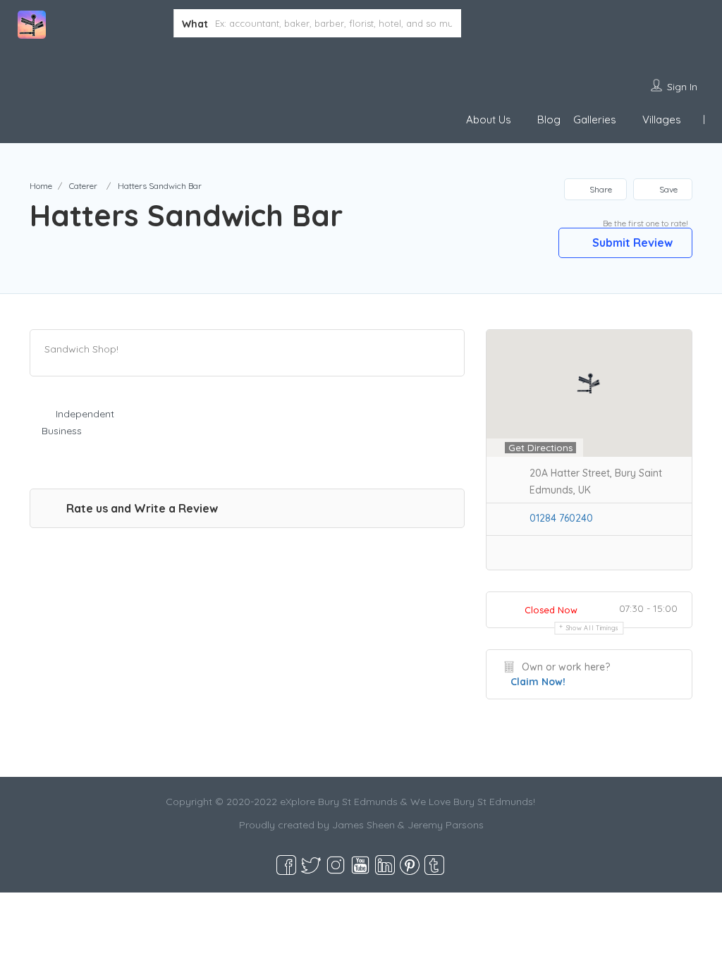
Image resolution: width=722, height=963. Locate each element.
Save (667, 189)
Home (41, 185)
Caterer (83, 185)
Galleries (594, 119)
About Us (488, 119)
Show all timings (592, 628)
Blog (549, 119)
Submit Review (631, 242)
